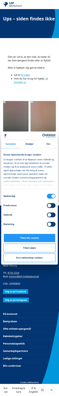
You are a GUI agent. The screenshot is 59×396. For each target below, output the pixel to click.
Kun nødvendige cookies (29, 257)
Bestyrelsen (10, 321)
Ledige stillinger (12, 358)
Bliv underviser (12, 365)
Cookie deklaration (29, 382)
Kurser (6, 389)
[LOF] (18, 4)
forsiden (25, 75)
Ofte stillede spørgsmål (17, 328)
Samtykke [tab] (10, 144)
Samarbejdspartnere (15, 351)
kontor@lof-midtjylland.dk (24, 276)
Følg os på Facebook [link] (15, 291)
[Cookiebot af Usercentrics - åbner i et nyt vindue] (42, 136)
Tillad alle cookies (29, 238)
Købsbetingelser (13, 336)
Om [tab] (48, 144)
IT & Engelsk (33, 389)
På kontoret (10, 314)
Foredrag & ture (18, 389)
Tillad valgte (29, 248)
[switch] (51, 205)
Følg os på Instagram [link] (16, 300)
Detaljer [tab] (29, 144)
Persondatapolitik (14, 343)
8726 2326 (13, 273)
